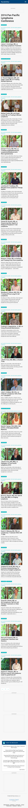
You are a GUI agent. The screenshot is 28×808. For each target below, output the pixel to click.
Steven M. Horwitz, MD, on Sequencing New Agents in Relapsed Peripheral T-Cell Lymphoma (9, 224)
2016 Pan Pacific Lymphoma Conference (14, 411)
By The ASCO (3, 411)
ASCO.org (19, 805)
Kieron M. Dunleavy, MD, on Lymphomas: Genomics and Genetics (9, 639)
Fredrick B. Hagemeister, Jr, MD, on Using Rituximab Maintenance (12, 327)
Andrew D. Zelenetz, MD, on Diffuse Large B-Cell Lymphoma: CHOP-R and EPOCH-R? (11, 673)
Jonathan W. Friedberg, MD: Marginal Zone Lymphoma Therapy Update (11, 187)
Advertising (12, 804)
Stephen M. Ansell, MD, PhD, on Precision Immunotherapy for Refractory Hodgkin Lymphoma (11, 568)
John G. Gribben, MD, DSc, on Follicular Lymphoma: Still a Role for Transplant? (11, 393)
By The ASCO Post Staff (5, 27)
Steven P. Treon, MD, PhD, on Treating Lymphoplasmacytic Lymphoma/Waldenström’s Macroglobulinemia (10, 151)
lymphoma (3, 94)
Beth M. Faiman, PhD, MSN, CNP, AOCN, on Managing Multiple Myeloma (11, 427)
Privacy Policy (9, 805)
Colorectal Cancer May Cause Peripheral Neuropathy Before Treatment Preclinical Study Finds (14, 751)
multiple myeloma (5, 58)
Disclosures (17, 804)
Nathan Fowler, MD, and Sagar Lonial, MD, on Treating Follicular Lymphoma (11, 115)
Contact (22, 804)
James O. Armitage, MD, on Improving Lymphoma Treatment (11, 45)
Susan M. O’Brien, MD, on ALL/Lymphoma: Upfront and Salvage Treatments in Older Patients (10, 603)
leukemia (3, 581)
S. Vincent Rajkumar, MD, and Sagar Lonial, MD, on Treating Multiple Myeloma (10, 79)
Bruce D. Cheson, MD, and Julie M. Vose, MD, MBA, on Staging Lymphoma (11, 497)
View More (21, 769)
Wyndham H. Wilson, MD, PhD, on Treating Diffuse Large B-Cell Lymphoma (11, 294)
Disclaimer (15, 805)
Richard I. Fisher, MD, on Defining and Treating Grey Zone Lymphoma (12, 259)
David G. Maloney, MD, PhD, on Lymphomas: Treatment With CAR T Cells (11, 532)
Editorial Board (6, 804)
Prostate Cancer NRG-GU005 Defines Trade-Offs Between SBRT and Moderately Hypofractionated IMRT (14, 762)
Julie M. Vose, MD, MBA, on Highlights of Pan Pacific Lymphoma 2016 (9, 463)
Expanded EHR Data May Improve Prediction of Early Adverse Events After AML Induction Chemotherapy (14, 756)
